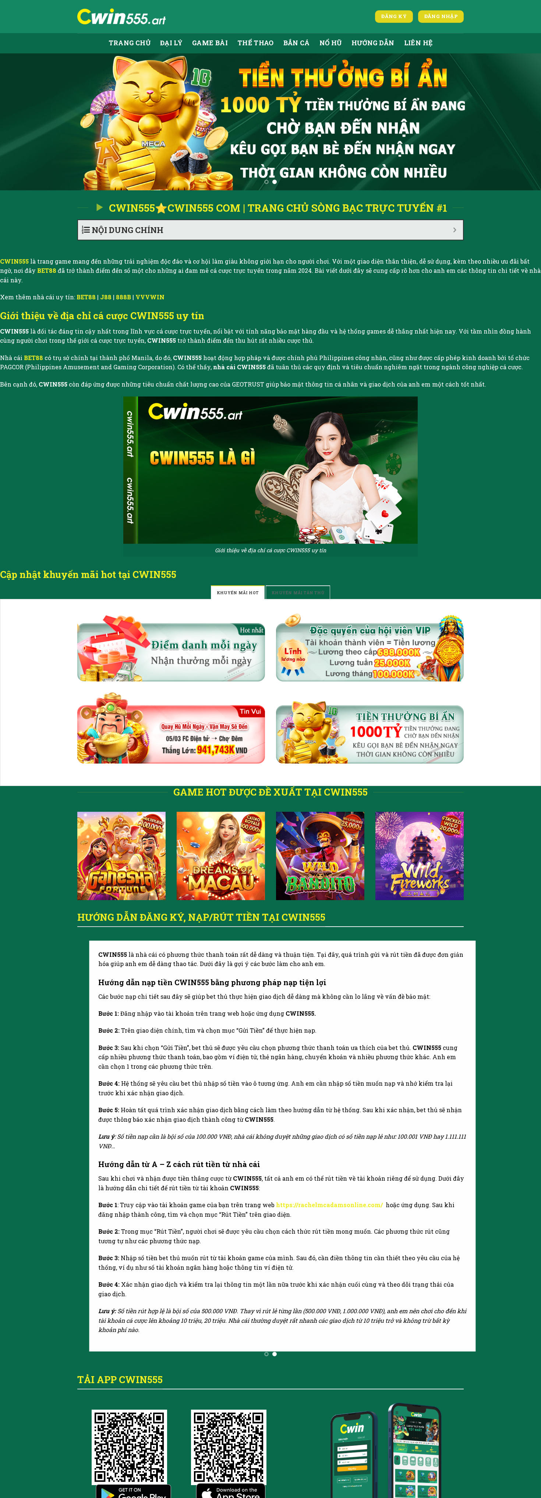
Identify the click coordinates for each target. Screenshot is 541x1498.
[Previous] (20, 121)
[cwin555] (122, 16)
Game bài (210, 43)
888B (123, 297)
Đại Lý (171, 43)
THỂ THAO (255, 43)
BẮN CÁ (296, 43)
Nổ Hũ (330, 43)
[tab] (238, 592)
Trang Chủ (130, 43)
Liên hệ (418, 43)
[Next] (520, 121)
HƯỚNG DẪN (373, 43)
